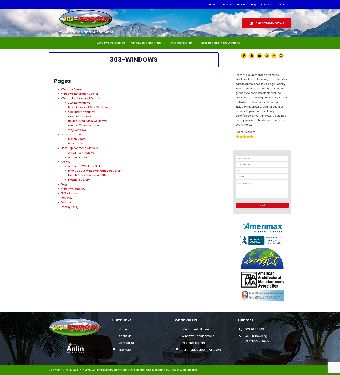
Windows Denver (72, 89)
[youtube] (259, 56)
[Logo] (85, 10)
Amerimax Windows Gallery (86, 166)
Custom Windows (80, 116)
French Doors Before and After (88, 175)
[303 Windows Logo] (75, 319)
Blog (64, 184)
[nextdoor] (281, 55)
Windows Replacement (198, 336)
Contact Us (126, 343)
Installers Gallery (79, 180)
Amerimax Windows (81, 152)
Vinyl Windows (77, 130)
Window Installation (195, 329)
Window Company (73, 189)
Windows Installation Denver (79, 93)
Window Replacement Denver (80, 98)
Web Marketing (155, 370)
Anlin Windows (77, 157)
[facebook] (244, 56)
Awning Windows (79, 103)
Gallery (65, 161)
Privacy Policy (69, 207)
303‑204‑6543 (254, 329)
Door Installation (72, 134)
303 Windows (69, 193)
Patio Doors (75, 143)
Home (123, 329)
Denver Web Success (184, 370)
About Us (125, 336)
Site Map (67, 202)
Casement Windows (81, 112)
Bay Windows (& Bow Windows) (88, 107)
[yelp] (251, 56)
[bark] (267, 55)
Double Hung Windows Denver (87, 121)
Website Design (128, 370)
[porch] (274, 55)
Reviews (66, 198)
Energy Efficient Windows (84, 125)
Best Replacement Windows (79, 148)
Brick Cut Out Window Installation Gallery (94, 171)
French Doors (76, 139)
